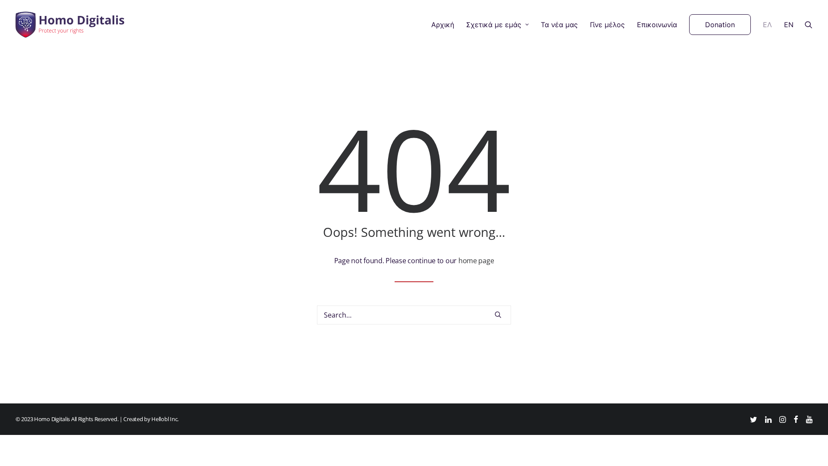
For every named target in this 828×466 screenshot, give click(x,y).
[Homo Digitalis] (70, 25)
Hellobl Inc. (165, 419)
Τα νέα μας (559, 24)
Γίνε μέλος (607, 24)
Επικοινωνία (657, 24)
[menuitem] (442, 24)
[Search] (414, 314)
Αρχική (442, 24)
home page (476, 260)
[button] (808, 24)
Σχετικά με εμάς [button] (493, 24)
